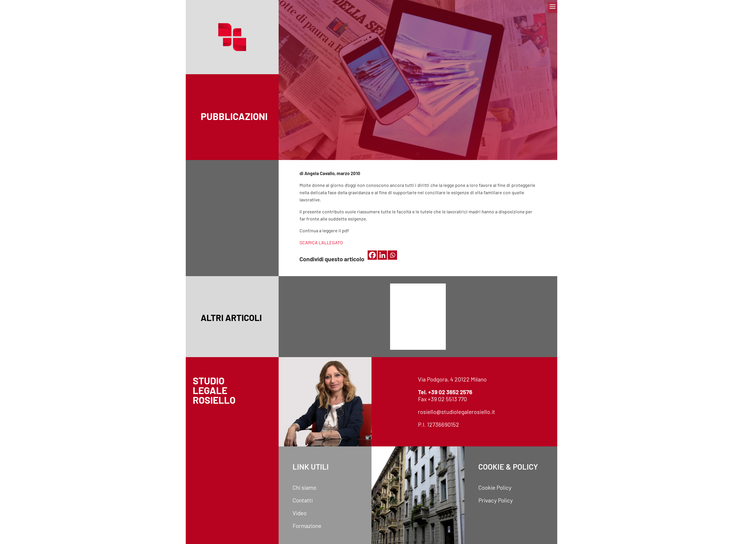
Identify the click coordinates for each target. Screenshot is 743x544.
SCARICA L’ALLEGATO (321, 242)
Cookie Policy (494, 487)
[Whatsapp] (392, 255)
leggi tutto (325, 323)
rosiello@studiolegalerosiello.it (456, 411)
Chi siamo (304, 487)
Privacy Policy (495, 500)
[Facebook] (372, 255)
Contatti (303, 500)
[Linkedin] (382, 255)
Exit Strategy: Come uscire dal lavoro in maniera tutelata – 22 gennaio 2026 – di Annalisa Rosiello (511, 305)
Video (300, 512)
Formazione (307, 525)
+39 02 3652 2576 (450, 391)
